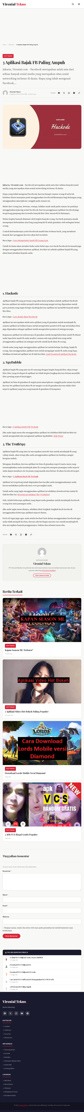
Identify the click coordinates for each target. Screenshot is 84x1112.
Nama (5, 895)
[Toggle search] (72, 4)
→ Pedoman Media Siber (12, 1061)
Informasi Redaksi (49, 570)
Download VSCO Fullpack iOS (20, 965)
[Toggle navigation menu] (79, 4)
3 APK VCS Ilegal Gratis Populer (21, 834)
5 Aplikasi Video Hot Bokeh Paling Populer (27, 711)
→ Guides (6, 1026)
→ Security (7, 1034)
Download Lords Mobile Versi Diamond (25, 772)
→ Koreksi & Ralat (9, 1095)
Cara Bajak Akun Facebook (25, 316)
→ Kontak (6, 1053)
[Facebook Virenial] (5, 1013)
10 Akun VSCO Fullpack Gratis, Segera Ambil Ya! (26, 958)
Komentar (7, 871)
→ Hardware (7, 1037)
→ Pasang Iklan (8, 1068)
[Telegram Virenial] (27, 1013)
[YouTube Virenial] (22, 1013)
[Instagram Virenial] (16, 1013)
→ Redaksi (6, 1057)
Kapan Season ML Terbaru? (19, 649)
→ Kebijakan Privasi (10, 1092)
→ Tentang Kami (9, 1050)
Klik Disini (58, 436)
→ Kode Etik (7, 1065)
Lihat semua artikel (42, 575)
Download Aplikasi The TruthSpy (33, 494)
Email (5, 906)
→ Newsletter (8, 1084)
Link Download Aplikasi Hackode (61, 354)
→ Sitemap (6, 1088)
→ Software (7, 1030)
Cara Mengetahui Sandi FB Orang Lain (30, 240)
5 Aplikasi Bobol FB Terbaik (25, 427)
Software (8, 56)
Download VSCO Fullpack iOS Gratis (23, 972)
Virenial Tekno (42, 563)
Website (6, 917)
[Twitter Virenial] (10, 1013)
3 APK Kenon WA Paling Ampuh (20, 987)
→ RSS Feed (7, 1080)
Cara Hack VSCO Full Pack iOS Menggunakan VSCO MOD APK (32, 980)
